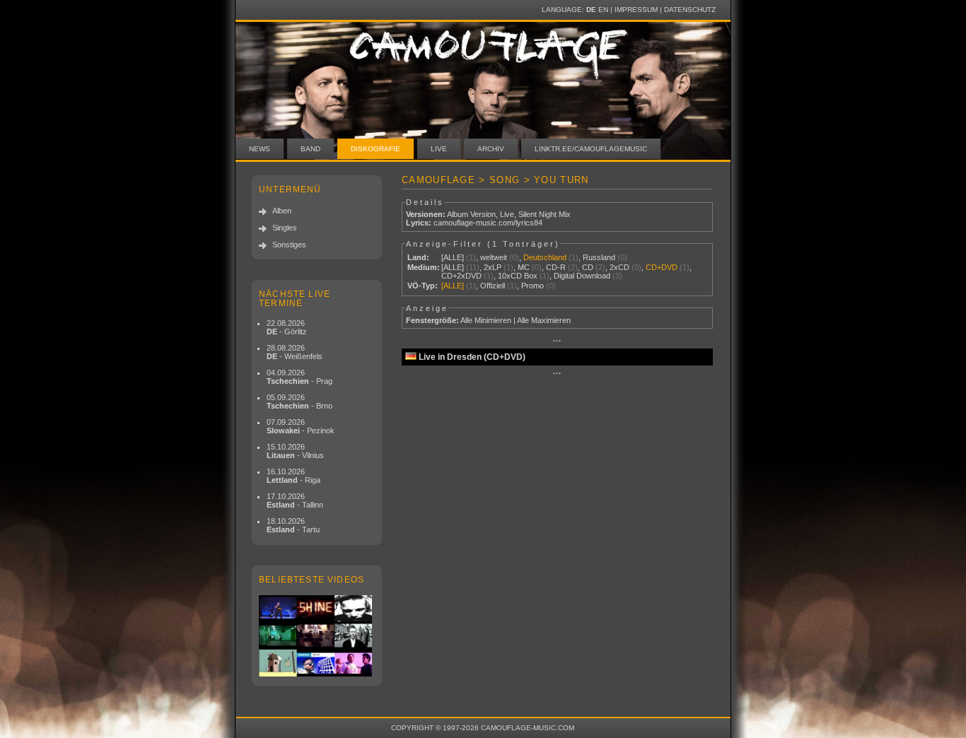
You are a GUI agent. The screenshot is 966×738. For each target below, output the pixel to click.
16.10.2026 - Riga (293, 475)
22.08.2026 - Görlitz (287, 327)
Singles (284, 227)
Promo (532, 285)
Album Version (471, 214)
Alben (281, 210)
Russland (599, 257)
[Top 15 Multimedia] (317, 635)
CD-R (556, 267)
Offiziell (492, 285)
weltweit (493, 257)
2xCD (619, 267)
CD (587, 267)
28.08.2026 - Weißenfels (294, 352)
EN (603, 9)
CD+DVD (661, 267)
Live (439, 149)
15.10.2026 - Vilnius (295, 451)
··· (557, 340)
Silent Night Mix (544, 214)
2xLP (492, 267)
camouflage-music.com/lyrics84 (487, 222)
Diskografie (375, 149)
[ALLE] (452, 257)
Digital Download (582, 275)
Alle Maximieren (544, 320)
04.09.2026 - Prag (299, 376)
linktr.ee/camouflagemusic (591, 149)
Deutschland (544, 257)
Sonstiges (289, 244)
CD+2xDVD (461, 275)
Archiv (490, 149)
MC (524, 267)
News (259, 149)
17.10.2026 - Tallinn (295, 500)
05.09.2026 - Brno (299, 401)
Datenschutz (690, 9)
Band (310, 149)
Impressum (636, 9)
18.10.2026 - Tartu (293, 525)
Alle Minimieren (485, 320)
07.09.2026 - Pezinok (300, 426)
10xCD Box (517, 275)
